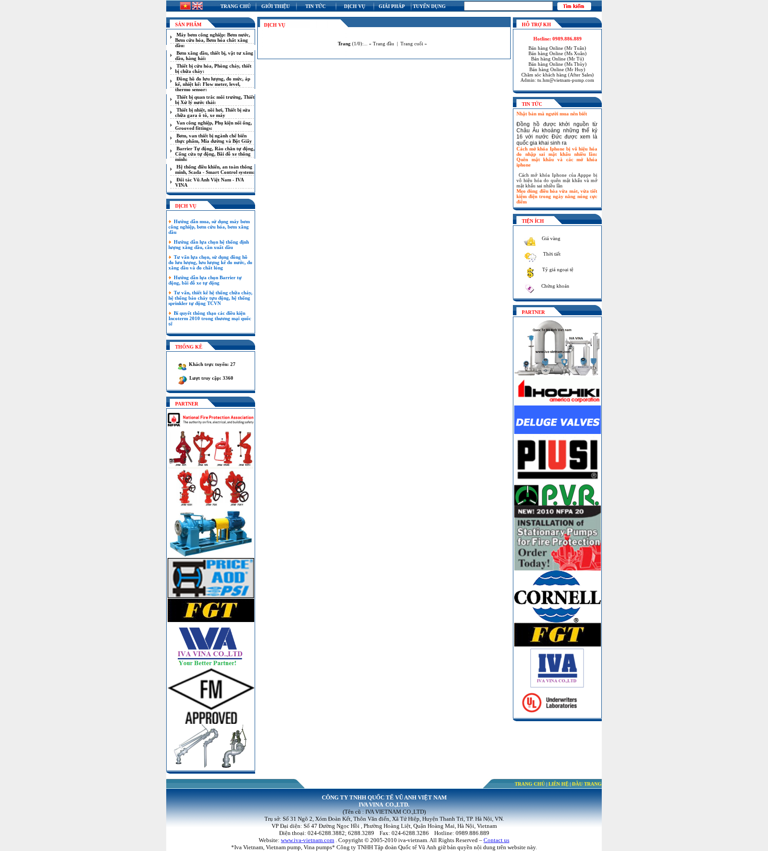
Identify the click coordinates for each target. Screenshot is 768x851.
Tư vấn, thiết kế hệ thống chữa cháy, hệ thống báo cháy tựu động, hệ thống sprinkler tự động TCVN (210, 298)
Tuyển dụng (429, 6)
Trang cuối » (413, 43)
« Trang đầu (382, 43)
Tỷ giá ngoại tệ (557, 269)
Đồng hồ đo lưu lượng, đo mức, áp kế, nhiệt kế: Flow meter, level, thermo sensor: (212, 84)
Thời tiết (551, 254)
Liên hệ (558, 784)
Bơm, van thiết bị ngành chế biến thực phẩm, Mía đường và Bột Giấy (213, 138)
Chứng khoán (554, 286)
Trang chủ (235, 6)
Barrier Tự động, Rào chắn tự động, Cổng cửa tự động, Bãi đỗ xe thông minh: (215, 154)
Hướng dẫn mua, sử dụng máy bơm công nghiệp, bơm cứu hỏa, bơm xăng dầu (209, 227)
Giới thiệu (275, 6)
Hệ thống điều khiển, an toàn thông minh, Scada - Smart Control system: (215, 169)
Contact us (496, 840)
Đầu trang (587, 784)
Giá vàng (550, 238)
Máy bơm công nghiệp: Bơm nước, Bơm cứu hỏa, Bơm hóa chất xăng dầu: (212, 40)
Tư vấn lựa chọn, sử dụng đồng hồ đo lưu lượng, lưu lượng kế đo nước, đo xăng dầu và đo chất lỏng (210, 262)
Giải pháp (392, 6)
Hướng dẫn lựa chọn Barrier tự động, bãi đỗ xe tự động (205, 280)
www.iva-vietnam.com (307, 840)
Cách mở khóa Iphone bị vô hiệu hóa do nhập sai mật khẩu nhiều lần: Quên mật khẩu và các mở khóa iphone (556, 150)
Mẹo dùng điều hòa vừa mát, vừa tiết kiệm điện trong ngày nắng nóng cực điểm (556, 190)
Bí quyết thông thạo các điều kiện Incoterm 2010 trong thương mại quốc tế (209, 318)
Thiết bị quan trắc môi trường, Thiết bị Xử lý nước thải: (215, 99)
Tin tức (315, 6)
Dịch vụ (354, 6)
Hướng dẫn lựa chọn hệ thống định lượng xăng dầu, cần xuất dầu (208, 244)
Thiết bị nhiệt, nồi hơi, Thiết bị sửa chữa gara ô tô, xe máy (212, 112)
